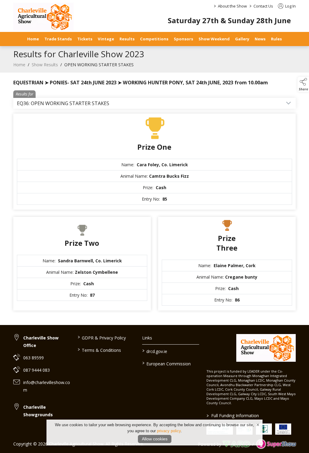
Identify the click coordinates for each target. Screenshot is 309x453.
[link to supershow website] (276, 444)
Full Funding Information (233, 415)
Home (33, 39)
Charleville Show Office (41, 341)
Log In (290, 6)
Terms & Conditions (99, 349)
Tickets (84, 39)
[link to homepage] (43, 17)
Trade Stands (58, 39)
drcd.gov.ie (154, 351)
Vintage (106, 39)
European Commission (166, 363)
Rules (276, 39)
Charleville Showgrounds (38, 410)
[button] (303, 84)
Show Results (45, 64)
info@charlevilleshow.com (46, 386)
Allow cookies (154, 438)
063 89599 (33, 358)
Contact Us (263, 6)
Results (127, 39)
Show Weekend (214, 39)
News (260, 39)
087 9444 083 (36, 370)
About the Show (232, 6)
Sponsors (183, 39)
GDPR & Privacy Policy (102, 337)
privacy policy (169, 431)
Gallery (242, 39)
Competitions (154, 39)
